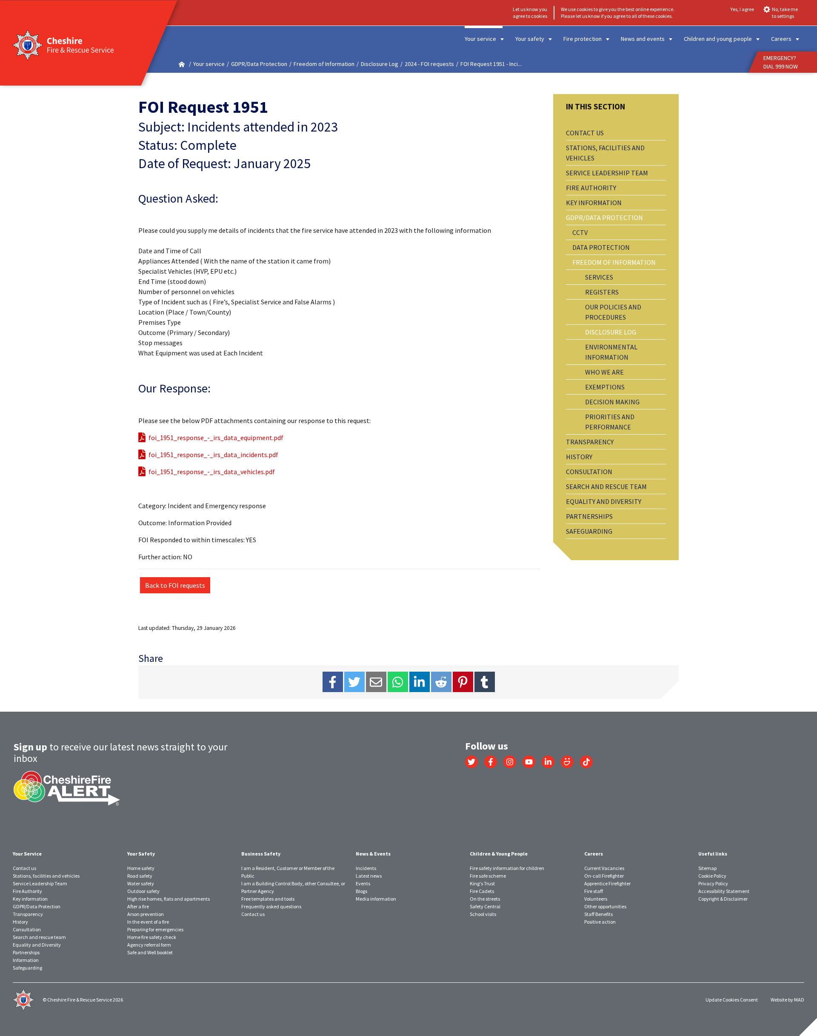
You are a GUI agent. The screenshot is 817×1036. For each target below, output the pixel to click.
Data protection (601, 247)
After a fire (138, 906)
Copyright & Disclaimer (723, 899)
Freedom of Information (324, 64)
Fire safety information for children (507, 868)
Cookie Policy (712, 876)
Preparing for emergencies (155, 929)
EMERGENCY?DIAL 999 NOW (780, 62)
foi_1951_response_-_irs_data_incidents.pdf (213, 454)
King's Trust (482, 883)
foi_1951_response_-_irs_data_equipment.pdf (216, 437)
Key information (594, 202)
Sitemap (707, 868)
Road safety (139, 876)
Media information (376, 899)
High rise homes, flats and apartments (168, 899)
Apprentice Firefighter (607, 883)
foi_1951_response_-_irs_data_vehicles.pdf (212, 471)
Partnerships (589, 516)
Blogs (361, 891)
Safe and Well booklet (150, 952)
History (579, 456)
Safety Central (485, 906)
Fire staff (593, 891)
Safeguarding (589, 531)
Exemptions (605, 387)
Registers (602, 292)
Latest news (369, 876)
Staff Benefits (598, 914)
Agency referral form (149, 945)
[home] (182, 64)
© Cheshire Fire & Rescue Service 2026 (83, 999)
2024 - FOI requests (429, 64)
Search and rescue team (606, 486)
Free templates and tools (267, 899)
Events (363, 883)
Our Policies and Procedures (613, 312)
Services (599, 277)
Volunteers (595, 899)
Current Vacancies (604, 868)
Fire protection (582, 39)
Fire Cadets (482, 891)
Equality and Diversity (603, 501)
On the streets (485, 899)
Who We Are (604, 372)
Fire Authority (591, 187)
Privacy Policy (713, 883)
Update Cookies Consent (732, 999)
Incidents (366, 868)
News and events (643, 39)
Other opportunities (605, 906)
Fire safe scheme (488, 876)
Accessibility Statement (723, 891)
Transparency (590, 442)
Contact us (585, 133)
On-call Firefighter (604, 876)
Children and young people (718, 39)
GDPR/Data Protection (259, 64)
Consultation (589, 471)
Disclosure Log (379, 64)
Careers (781, 39)
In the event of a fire (148, 922)
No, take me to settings (785, 12)
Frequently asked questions (271, 906)
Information (26, 960)
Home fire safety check (151, 937)
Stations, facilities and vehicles (605, 152)
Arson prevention (145, 914)
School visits (483, 914)
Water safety (140, 883)
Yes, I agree (742, 9)
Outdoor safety (143, 891)
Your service (480, 39)
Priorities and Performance (609, 421)
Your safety (529, 39)
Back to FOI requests (175, 585)
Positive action (600, 922)
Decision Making (612, 402)
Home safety (140, 868)
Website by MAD (787, 999)
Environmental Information (611, 352)
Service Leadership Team (607, 173)
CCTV (580, 232)
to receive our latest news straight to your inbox (120, 752)
